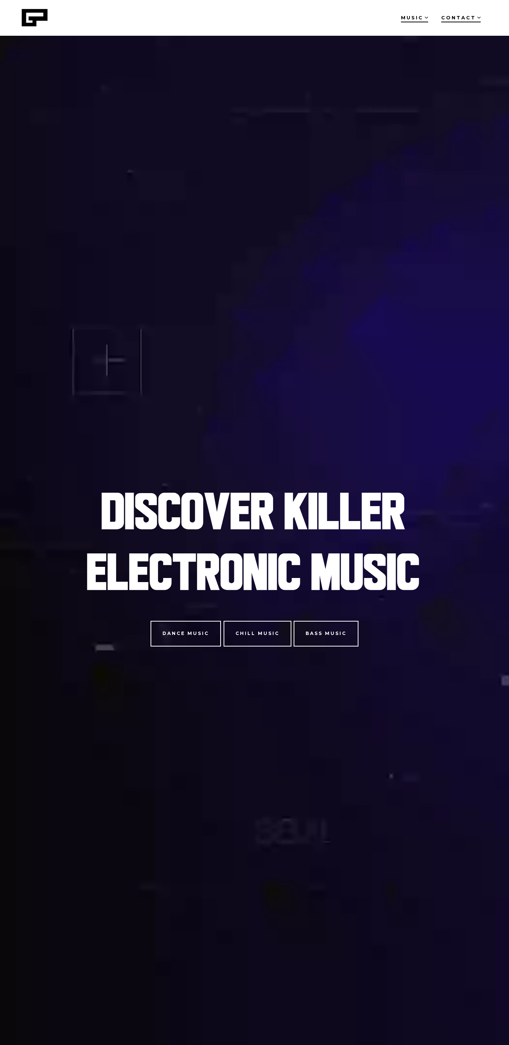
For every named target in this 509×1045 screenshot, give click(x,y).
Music (412, 17)
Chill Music (257, 633)
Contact (458, 17)
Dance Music (185, 633)
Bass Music (326, 633)
